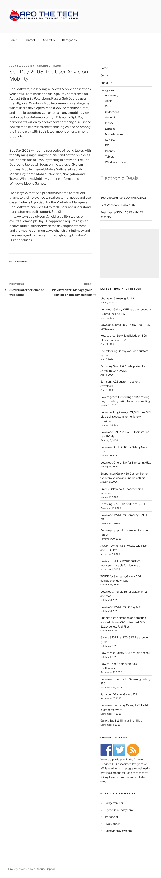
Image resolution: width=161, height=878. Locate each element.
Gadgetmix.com (114, 803)
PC (107, 145)
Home (13, 40)
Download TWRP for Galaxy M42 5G (123, 607)
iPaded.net (111, 816)
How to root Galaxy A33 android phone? (125, 652)
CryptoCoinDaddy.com (118, 810)
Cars (108, 106)
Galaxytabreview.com (118, 830)
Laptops (110, 128)
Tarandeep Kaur (48, 65)
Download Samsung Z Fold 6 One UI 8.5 (125, 324)
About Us (49, 40)
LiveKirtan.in (112, 823)
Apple (108, 100)
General (21, 261)
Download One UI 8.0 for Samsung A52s (125, 462)
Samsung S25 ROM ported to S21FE (123, 504)
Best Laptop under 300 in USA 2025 (123, 197)
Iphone (109, 123)
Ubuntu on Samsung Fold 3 (117, 298)
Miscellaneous (114, 134)
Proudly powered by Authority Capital (31, 869)
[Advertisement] (129, 253)
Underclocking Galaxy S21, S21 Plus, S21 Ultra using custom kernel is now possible (125, 417)
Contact (30, 40)
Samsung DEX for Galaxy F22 (118, 694)
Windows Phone (115, 162)
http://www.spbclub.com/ (28, 216)
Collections (112, 112)
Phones (110, 150)
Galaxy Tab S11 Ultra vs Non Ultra (121, 720)
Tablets (109, 156)
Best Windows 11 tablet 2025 (118, 205)
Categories (69, 40)
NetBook (110, 139)
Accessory (111, 95)
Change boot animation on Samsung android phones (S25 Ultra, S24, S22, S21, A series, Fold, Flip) (123, 622)
